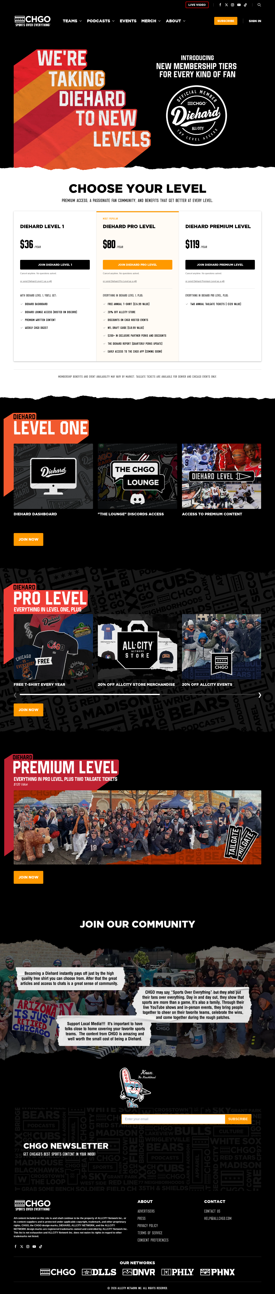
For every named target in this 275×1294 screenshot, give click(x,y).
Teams (70, 20)
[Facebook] (220, 5)
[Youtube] (239, 5)
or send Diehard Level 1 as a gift (36, 281)
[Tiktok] (245, 5)
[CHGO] (57, 1272)
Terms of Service (150, 1233)
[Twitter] (226, 4)
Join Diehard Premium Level (220, 264)
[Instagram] (233, 5)
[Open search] (259, 5)
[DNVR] (139, 1272)
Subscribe (225, 21)
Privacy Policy (148, 1225)
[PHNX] (217, 1272)
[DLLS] (99, 1272)
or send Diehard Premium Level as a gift (204, 281)
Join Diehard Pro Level (137, 264)
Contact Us (212, 1211)
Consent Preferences (153, 1240)
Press (142, 1218)
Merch (148, 20)
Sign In (255, 21)
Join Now (28, 539)
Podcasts (98, 20)
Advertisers (146, 1211)
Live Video (197, 4)
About (173, 20)
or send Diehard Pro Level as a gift (120, 281)
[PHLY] (177, 1272)
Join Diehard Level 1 (55, 264)
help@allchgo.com (218, 1218)
